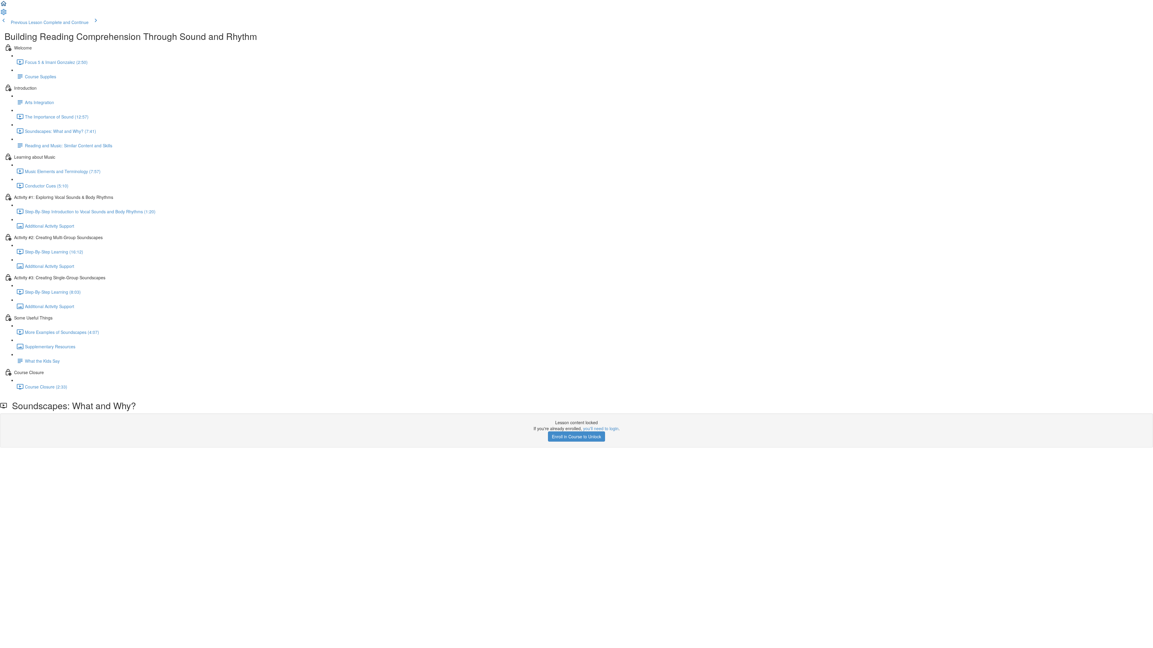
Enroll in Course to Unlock (576, 437)
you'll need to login (601, 428)
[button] (3, 5)
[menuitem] (3, 14)
